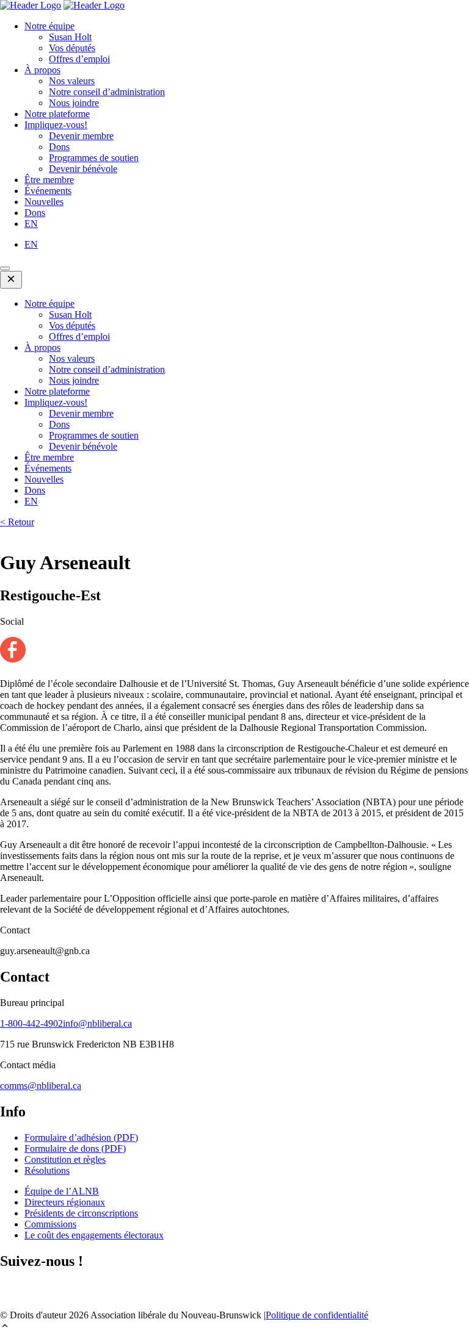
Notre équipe (49, 26)
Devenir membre (81, 136)
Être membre (49, 179)
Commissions (50, 1224)
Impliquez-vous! (55, 125)
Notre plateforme (57, 114)
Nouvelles (44, 201)
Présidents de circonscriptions (81, 1213)
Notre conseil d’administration (107, 92)
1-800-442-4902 (31, 1023)
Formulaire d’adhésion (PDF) (81, 1137)
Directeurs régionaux (64, 1202)
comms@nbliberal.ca (40, 1085)
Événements (47, 190)
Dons (59, 147)
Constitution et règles (65, 1159)
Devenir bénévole (83, 168)
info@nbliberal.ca (97, 1023)
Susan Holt (70, 37)
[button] (234, 1327)
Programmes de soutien (94, 158)
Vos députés (72, 48)
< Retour (17, 522)
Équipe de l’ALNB (61, 1191)
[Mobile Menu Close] (11, 280)
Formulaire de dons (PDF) (75, 1148)
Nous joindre (74, 103)
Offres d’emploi (79, 59)
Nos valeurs (72, 81)
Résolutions (47, 1170)
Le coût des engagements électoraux (94, 1235)
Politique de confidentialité (317, 1315)
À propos (42, 70)
